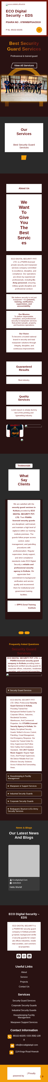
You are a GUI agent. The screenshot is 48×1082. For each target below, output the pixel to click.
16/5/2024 (16, 883)
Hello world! (16, 887)
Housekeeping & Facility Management (19, 777)
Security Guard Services (20, 690)
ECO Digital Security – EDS (19, 13)
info (17, 1045)
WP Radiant (21, 1073)
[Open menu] (39, 30)
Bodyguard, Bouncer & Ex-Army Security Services (23, 810)
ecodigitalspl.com (19, 880)
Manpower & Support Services (23, 786)
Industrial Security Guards (21, 793)
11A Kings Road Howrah (27, 1051)
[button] (21, 632)
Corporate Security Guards (21, 801)
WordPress (30, 1076)
